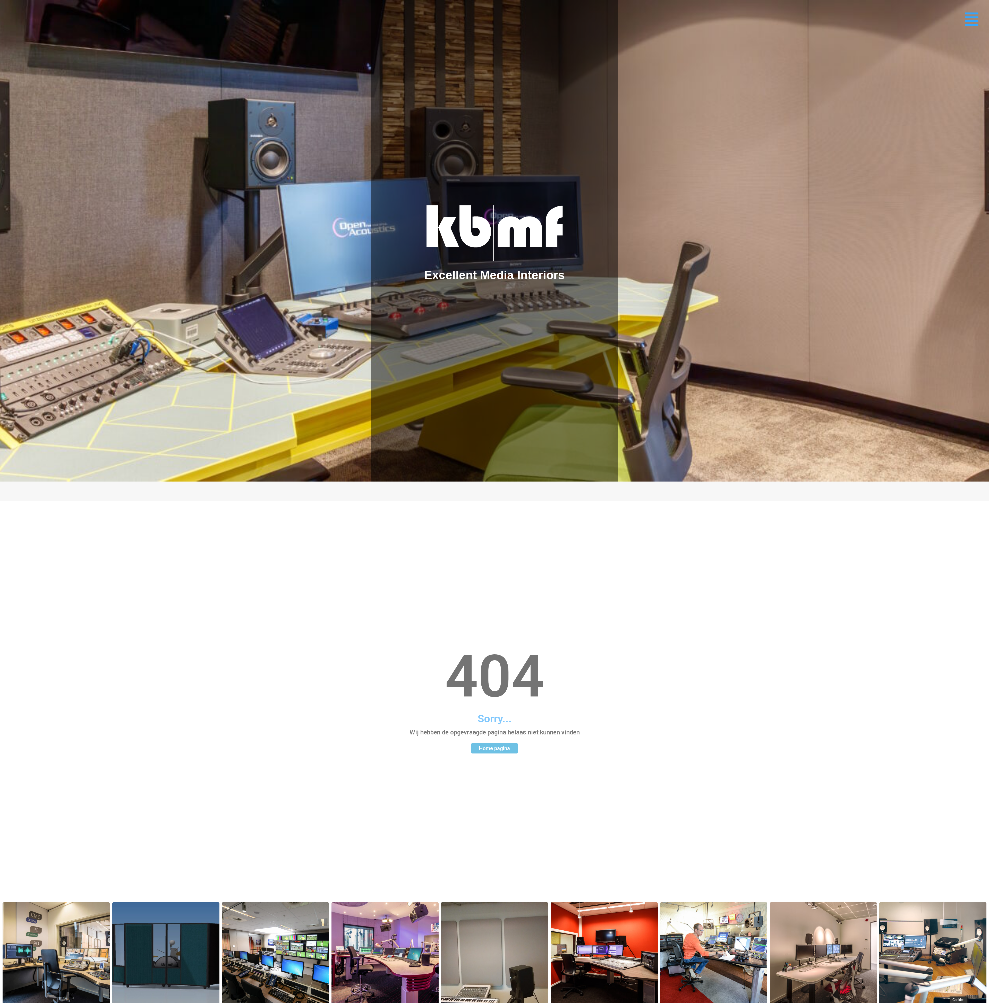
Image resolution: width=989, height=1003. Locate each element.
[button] (971, 19)
